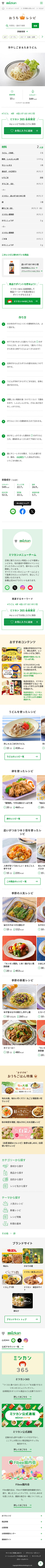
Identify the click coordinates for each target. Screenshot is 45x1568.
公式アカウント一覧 (10, 1346)
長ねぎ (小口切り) (9, 171)
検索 (35, 26)
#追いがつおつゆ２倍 (25, 113)
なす (5, 37)
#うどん (5, 113)
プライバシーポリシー (33, 1553)
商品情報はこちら (28, 268)
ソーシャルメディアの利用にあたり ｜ (18, 1556)
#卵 (12, 113)
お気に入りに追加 (23, 130)
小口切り (20, 457)
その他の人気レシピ (29, 8)
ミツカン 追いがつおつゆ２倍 (13, 196)
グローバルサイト (22, 1559)
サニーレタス (7, 165)
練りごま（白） (8, 208)
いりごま (5, 178)
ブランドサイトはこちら (30, 271)
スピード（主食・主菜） (28, 37)
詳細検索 (21, 31)
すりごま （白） (8, 184)
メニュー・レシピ (13, 8)
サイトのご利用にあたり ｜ (15, 1553)
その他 (5, 1233)
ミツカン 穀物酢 (8, 214)
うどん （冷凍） (8, 153)
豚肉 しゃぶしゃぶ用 (10, 159)
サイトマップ (36, 1556)
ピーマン (13, 37)
